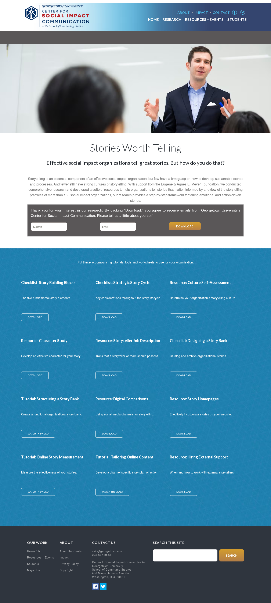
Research (172, 20)
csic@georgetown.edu (107, 551)
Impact (201, 12)
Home (153, 20)
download (35, 317)
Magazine (33, 570)
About (183, 12)
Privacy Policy (69, 564)
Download (185, 226)
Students (237, 20)
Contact (221, 12)
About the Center (71, 551)
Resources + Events (204, 20)
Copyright (66, 570)
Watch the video (38, 433)
